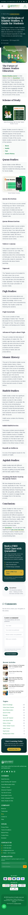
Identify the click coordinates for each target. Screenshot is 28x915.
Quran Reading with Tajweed (8, 781)
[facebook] (17, 1)
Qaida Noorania (5, 779)
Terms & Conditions (6, 830)
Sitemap (14, 901)
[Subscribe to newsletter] (25, 866)
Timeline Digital (17, 903)
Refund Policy (4, 832)
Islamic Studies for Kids (7, 800)
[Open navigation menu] (2, 6)
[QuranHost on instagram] (14, 771)
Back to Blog (6, 14)
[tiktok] (21, 1)
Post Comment (12, 653)
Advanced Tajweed (6, 790)
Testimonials (4, 811)
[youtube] (23, 1)
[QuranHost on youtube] (7, 771)
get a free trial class (17, 529)
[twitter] (26, 1)
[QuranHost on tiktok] (2, 771)
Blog (2, 814)
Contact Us (4, 816)
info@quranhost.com (8, 850)
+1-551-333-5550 (7, 845)
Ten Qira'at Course (6, 792)
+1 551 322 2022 (7, 848)
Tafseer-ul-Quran (5, 787)
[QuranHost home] (13, 6)
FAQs (2, 819)
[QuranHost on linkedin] (12, 771)
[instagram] (19, 1)
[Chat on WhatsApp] (4, 906)
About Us (3, 808)
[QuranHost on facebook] (9, 771)
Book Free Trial (13, 749)
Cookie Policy (4, 835)
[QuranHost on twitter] (4, 771)
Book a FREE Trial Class (11, 572)
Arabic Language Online (7, 798)
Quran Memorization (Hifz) (8, 784)
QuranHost (16, 78)
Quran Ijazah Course (6, 795)
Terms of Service (17, 899)
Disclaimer (3, 838)
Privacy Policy (4, 827)
